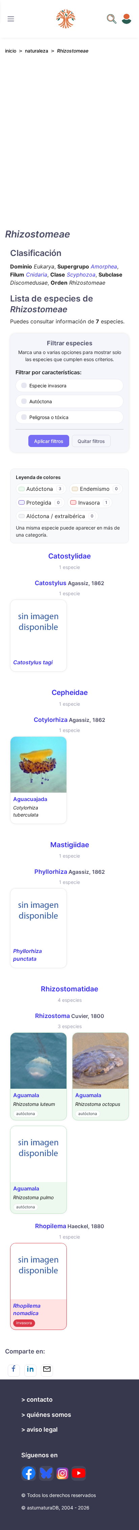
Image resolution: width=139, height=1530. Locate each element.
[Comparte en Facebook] (14, 1371)
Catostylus (50, 582)
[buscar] (111, 18)
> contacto (37, 1399)
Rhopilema (50, 1226)
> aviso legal (39, 1429)
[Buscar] (10, 18)
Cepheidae (70, 692)
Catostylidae (69, 556)
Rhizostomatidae (69, 989)
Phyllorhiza (50, 871)
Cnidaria (36, 274)
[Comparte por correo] (47, 1371)
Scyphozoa (81, 274)
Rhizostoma (52, 1015)
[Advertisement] (69, 147)
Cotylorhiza (50, 719)
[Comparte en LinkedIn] (30, 1371)
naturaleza (36, 51)
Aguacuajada (30, 799)
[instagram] (62, 1473)
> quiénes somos (46, 1414)
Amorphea (104, 266)
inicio (10, 51)
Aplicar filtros (48, 441)
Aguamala (26, 1095)
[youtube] (78, 1473)
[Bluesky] (46, 1473)
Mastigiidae (69, 844)
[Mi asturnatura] (126, 18)
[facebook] (28, 1473)
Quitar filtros (91, 441)
